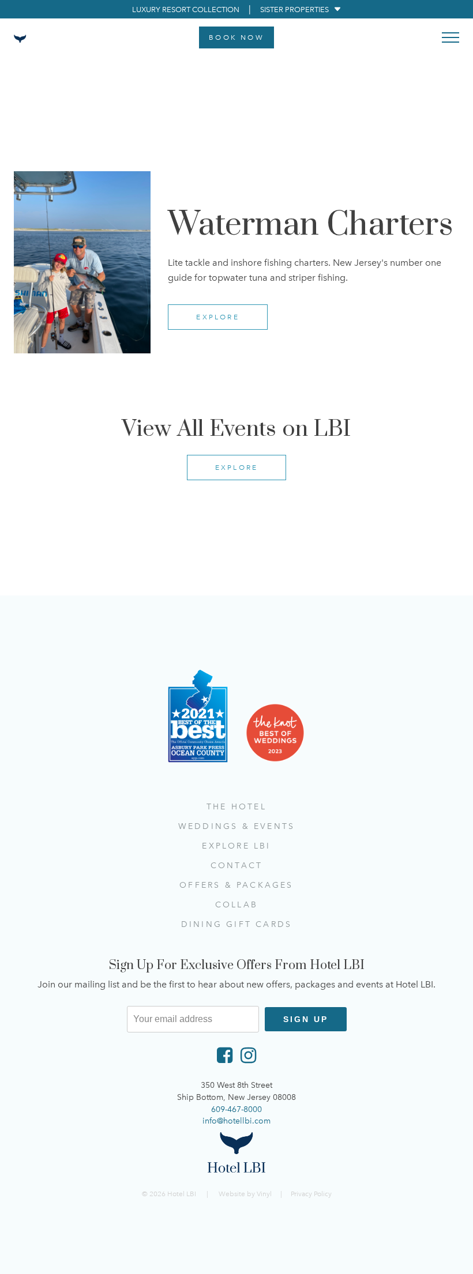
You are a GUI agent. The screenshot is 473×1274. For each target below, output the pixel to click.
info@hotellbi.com (236, 1121)
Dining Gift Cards (236, 924)
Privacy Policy (311, 1194)
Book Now (236, 37)
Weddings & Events (236, 826)
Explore (217, 317)
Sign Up (305, 1019)
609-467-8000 (236, 1109)
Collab (236, 905)
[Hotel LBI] (236, 1152)
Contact (236, 865)
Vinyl (264, 1194)
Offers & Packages (236, 885)
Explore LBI (236, 846)
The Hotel (236, 807)
